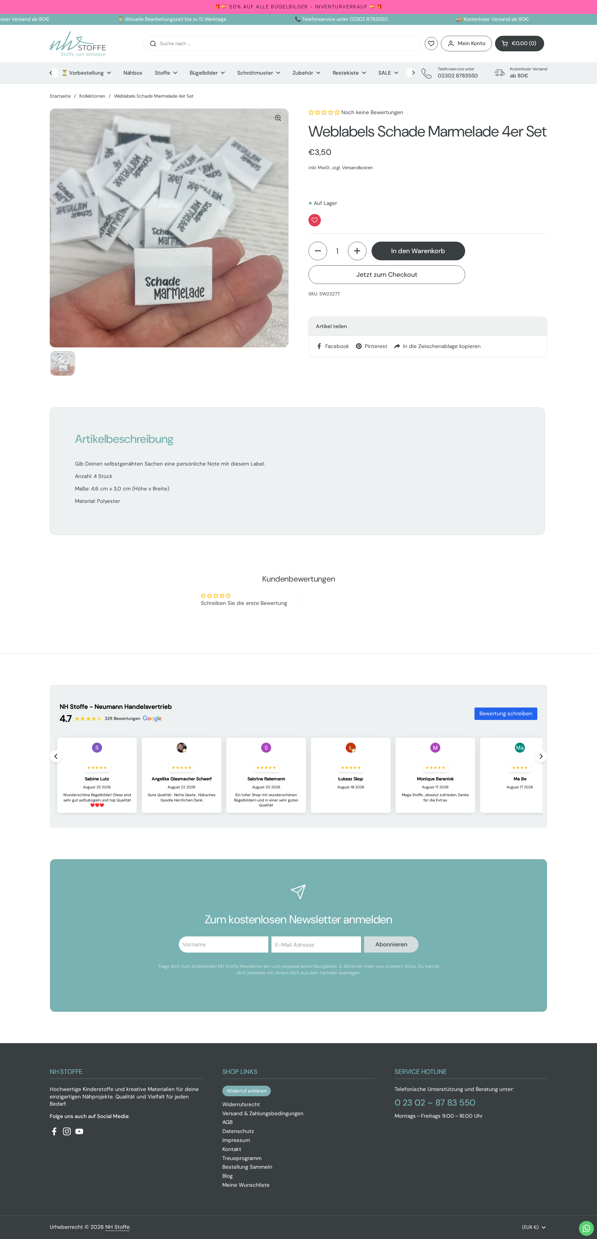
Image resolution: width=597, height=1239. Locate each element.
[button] (519, 43)
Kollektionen (92, 96)
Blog (227, 1175)
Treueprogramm (241, 1158)
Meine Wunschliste (246, 1184)
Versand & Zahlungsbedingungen (262, 1113)
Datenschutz (238, 1131)
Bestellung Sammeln (247, 1166)
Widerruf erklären (246, 1091)
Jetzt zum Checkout (387, 274)
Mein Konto (471, 43)
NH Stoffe (117, 1226)
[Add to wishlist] (314, 220)
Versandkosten (357, 168)
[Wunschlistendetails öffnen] (431, 43)
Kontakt (231, 1149)
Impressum (236, 1140)
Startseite (60, 96)
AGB (227, 1122)
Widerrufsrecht (241, 1104)
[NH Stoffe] (78, 43)
